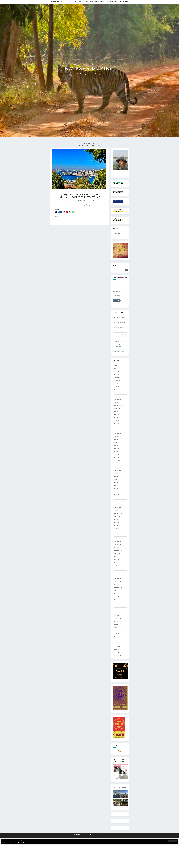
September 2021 (118, 476)
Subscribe (116, 300)
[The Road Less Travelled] (124, 803)
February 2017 (117, 646)
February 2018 (117, 609)
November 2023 (117, 402)
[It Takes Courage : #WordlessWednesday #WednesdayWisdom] (116, 803)
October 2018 (117, 584)
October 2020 (117, 510)
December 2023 (117, 399)
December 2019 (117, 541)
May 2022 (116, 451)
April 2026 (116, 371)
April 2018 (116, 603)
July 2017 (116, 630)
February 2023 (117, 427)
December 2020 (117, 504)
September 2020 (118, 513)
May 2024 (116, 390)
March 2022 (116, 457)
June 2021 (116, 485)
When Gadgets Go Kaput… (120, 319)
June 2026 (116, 365)
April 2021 (116, 491)
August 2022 (117, 442)
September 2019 (118, 550)
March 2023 (116, 423)
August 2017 (117, 627)
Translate (123, 752)
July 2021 (116, 482)
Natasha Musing (56, 2)
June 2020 (116, 522)
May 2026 (116, 368)
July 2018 (116, 593)
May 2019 (116, 562)
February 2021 (117, 498)
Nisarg (103, 834)
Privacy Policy (25, 842)
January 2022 (117, 464)
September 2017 (118, 624)
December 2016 (117, 652)
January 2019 (117, 575)
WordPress (93, 834)
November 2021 (117, 470)
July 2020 (116, 519)
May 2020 (116, 525)
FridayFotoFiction (124, 1)
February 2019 (117, 572)
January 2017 (117, 649)
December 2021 (117, 467)
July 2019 (116, 556)
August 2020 (117, 516)
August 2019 (117, 553)
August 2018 (117, 590)
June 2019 (116, 559)
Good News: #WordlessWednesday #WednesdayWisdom (119, 329)
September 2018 (118, 587)
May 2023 (116, 417)
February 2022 (117, 461)
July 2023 (116, 411)
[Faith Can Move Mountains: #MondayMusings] (116, 794)
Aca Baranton (117, 349)
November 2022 (117, 436)
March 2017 (116, 643)
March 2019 (116, 569)
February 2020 (117, 535)
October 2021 (117, 473)
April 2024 (116, 393)
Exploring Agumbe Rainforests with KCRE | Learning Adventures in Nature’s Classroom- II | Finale (120, 337)
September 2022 (118, 439)
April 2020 (116, 528)
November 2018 (117, 581)
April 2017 (116, 640)
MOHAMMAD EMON (118, 317)
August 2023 (117, 408)
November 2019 (117, 544)
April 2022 (116, 454)
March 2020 (116, 532)
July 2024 (116, 383)
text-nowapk (117, 322)
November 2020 (117, 507)
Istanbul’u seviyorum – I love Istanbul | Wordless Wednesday (79, 196)
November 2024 (117, 380)
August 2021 (117, 479)
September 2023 (118, 405)
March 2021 (116, 494)
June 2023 (116, 414)
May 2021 (116, 488)
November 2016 (117, 655)
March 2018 (116, 606)
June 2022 (116, 448)
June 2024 (116, 386)
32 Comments (90, 200)
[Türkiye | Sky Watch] (124, 794)
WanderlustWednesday (112, 1)
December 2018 (117, 578)
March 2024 (116, 396)
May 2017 (116, 637)
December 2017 (117, 615)
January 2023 (117, 430)
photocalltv (117, 334)
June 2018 (116, 596)
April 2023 (116, 420)
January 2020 (117, 538)
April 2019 (116, 566)
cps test (116, 344)
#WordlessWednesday (100, 1)
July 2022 (116, 445)
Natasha (81, 200)
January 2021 (117, 501)
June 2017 (116, 633)
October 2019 (117, 547)
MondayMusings (89, 1)
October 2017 (117, 621)
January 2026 (117, 377)
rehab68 (116, 327)
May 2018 (116, 599)
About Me (81, 1)
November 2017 (117, 618)
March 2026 (116, 374)
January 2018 (117, 612)
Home (76, 1)
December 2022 (117, 433)
